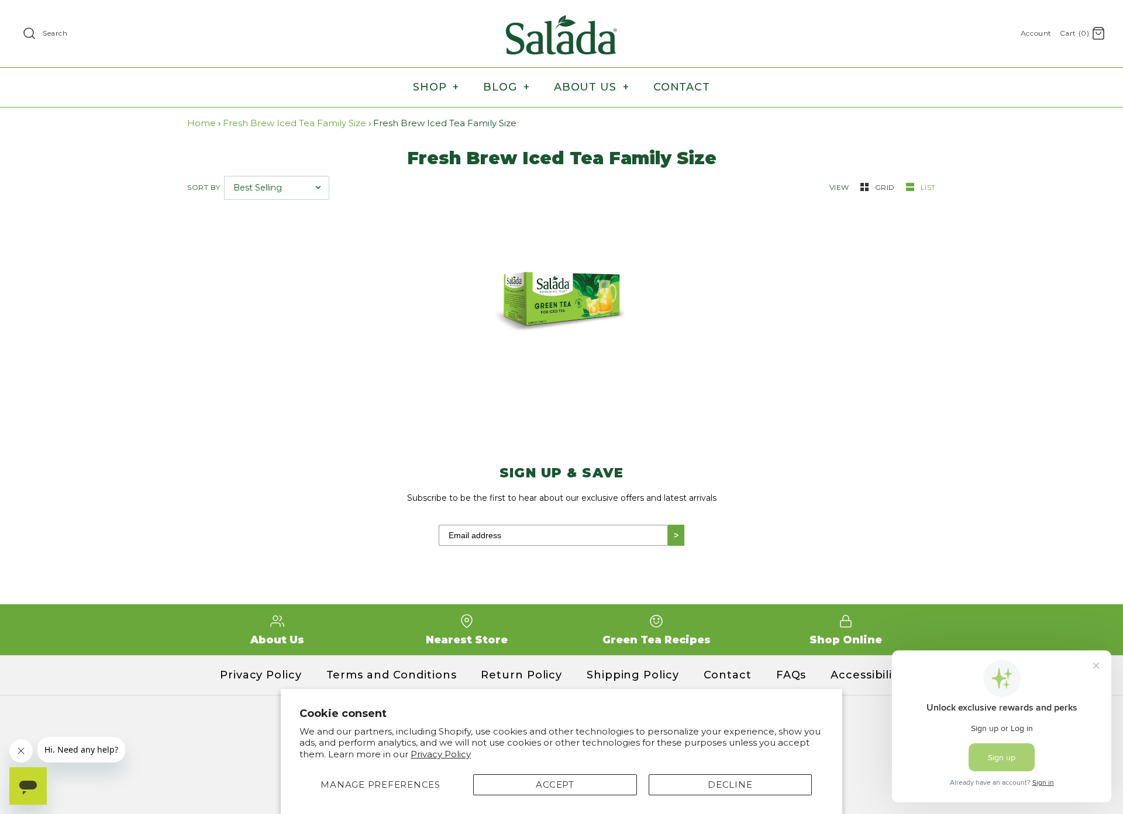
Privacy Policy (441, 754)
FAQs (791, 674)
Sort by (203, 187)
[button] (539, 320)
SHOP (436, 87)
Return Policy (521, 674)
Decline (730, 784)
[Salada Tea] (561, 18)
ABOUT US (591, 87)
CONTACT (681, 87)
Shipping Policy (633, 674)
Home (201, 123)
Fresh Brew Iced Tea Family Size (294, 123)
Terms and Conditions (391, 674)
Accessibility (867, 674)
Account (1036, 33)
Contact (728, 674)
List (928, 187)
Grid (886, 187)
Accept (555, 784)
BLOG (506, 87)
